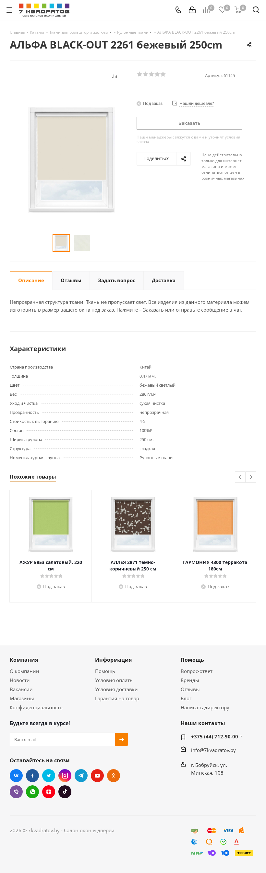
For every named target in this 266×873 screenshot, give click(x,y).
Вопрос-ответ (196, 671)
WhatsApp (32, 791)
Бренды (190, 680)
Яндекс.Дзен (48, 791)
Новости (20, 680)
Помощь (105, 671)
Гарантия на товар (117, 698)
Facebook (32, 775)
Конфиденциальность (36, 707)
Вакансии (21, 689)
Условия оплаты (114, 680)
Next (251, 477)
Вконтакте (16, 775)
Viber (16, 791)
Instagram (64, 775)
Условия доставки (116, 689)
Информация (113, 659)
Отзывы (190, 689)
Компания (24, 659)
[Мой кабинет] (192, 10)
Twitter (48, 775)
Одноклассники (113, 775)
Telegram (81, 775)
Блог (186, 698)
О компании (24, 671)
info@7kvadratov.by (213, 750)
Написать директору (205, 707)
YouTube (97, 775)
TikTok (64, 791)
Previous (240, 477)
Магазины (22, 698)
